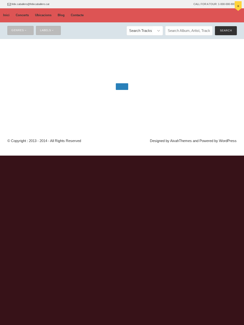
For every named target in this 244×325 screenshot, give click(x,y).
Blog (61, 15)
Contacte (77, 15)
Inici (6, 15)
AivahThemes (181, 141)
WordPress (228, 141)
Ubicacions (43, 15)
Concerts (22, 15)
